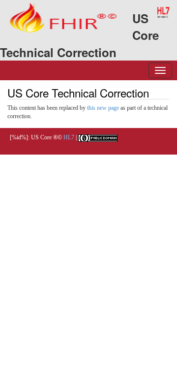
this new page (103, 107)
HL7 (68, 137)
